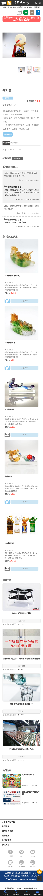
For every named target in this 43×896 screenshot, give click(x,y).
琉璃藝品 (20, 7)
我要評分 (8, 98)
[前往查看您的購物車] (40, 3)
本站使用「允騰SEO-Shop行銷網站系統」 (24, 879)
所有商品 (11, 7)
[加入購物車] (7, 301)
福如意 (37, 7)
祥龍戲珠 (8, 476)
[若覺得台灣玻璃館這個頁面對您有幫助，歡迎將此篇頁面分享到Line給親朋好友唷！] (25, 12)
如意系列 (28, 7)
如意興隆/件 (9, 409)
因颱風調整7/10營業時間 (31, 793)
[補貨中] (7, 435)
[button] (38, 45)
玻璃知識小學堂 (10, 624)
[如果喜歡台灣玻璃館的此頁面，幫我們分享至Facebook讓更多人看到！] (38, 12)
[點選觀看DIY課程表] (39, 873)
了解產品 (24, 301)
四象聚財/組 (9, 543)
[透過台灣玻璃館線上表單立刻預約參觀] (9, 3)
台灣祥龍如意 (10, 343)
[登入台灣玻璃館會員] (36, 3)
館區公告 (27, 785)
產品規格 (6, 143)
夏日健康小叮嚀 (28, 775)
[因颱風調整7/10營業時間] (12, 798)
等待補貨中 (8, 134)
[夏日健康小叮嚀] (12, 781)
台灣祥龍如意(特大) (12, 276)
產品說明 (14, 143)
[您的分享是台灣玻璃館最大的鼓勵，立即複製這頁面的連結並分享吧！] (32, 12)
